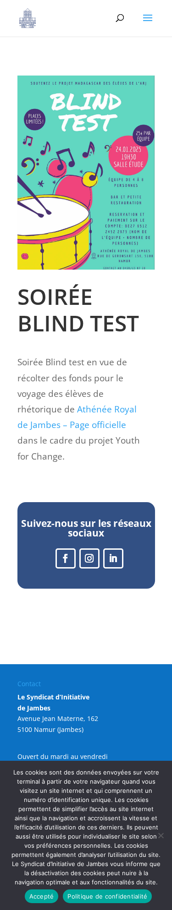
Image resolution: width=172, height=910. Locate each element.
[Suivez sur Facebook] (65, 558)
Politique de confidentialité (107, 896)
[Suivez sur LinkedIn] (113, 558)
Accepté (41, 896)
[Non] (160, 835)
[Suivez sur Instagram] (89, 558)
